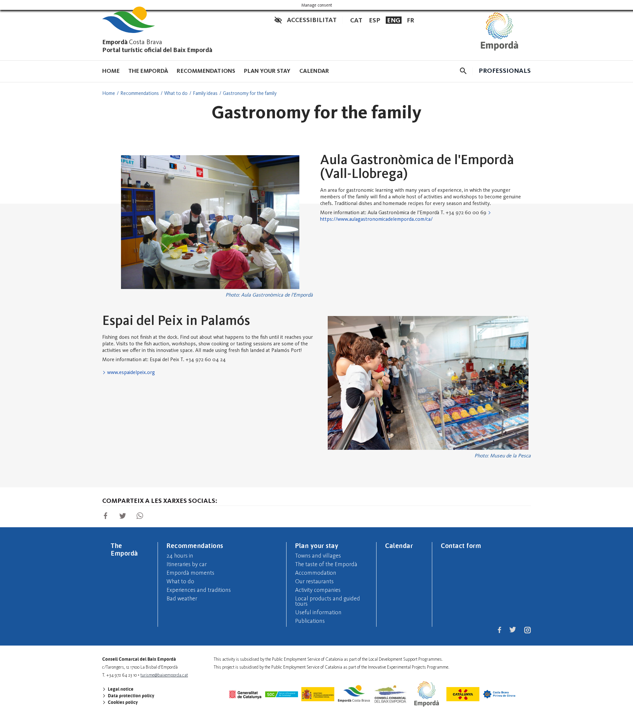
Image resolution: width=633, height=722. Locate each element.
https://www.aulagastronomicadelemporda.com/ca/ (376, 219)
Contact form (461, 545)
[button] (463, 70)
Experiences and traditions (198, 589)
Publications (310, 620)
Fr (410, 20)
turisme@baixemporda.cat (164, 675)
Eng (393, 20)
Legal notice (120, 689)
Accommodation (315, 572)
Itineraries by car (186, 564)
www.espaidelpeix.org (131, 372)
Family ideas (205, 93)
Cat (356, 20)
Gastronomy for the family (250, 93)
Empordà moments (190, 572)
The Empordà (148, 70)
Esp (374, 20)
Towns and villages (318, 555)
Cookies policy (122, 702)
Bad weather (181, 598)
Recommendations (206, 70)
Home (111, 70)
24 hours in (179, 555)
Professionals (505, 70)
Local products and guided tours (327, 601)
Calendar (314, 70)
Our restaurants (314, 581)
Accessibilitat (312, 20)
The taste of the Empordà (326, 564)
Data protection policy (130, 695)
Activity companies (318, 589)
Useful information (318, 612)
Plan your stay (267, 70)
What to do (176, 93)
